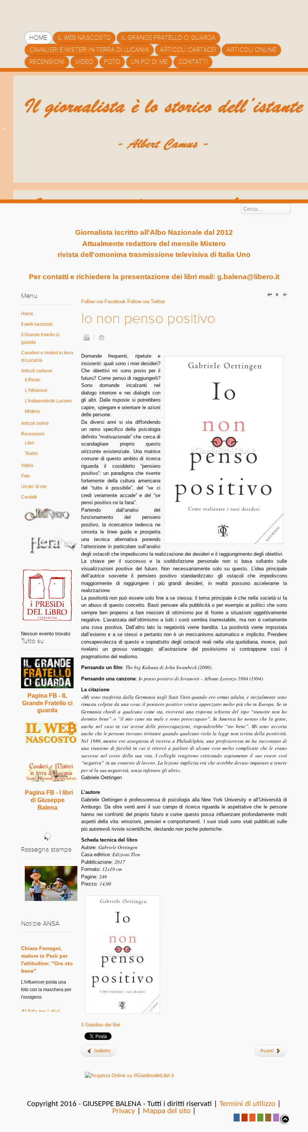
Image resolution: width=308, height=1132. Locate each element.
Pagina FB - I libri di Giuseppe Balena (49, 800)
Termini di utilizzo (247, 1104)
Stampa (86, 337)
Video (27, 465)
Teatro (31, 453)
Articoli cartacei (36, 370)
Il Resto (32, 379)
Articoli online (35, 423)
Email (101, 337)
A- (284, 295)
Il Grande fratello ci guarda (40, 338)
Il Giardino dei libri (100, 1025)
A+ (270, 295)
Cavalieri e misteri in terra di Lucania (47, 356)
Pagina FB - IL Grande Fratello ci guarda (47, 702)
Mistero (32, 411)
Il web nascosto (37, 324)
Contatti (29, 497)
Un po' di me (34, 486)
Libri (29, 443)
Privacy (123, 1111)
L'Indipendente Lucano (48, 401)
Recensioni (32, 434)
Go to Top (284, 1119)
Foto (25, 476)
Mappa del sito (166, 1111)
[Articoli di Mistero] (47, 514)
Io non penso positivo (148, 318)
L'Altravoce (36, 390)
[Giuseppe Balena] (56, 13)
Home (27, 313)
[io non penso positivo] (122, 954)
